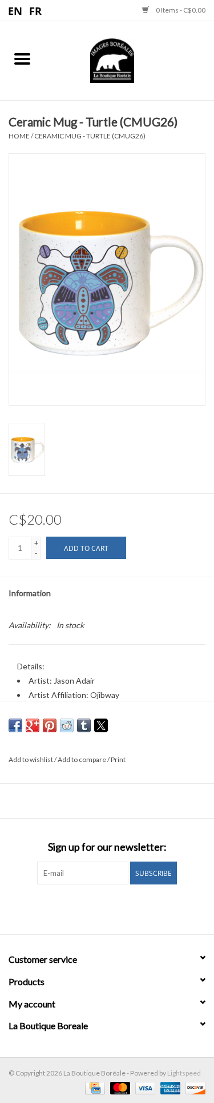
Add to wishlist (31, 759)
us (16, 10)
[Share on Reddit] (67, 725)
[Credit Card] (93, 1087)
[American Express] (168, 1087)
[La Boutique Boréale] (129, 59)
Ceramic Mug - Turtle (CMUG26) (90, 136)
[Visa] (143, 1087)
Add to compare (82, 759)
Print (118, 759)
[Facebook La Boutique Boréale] (97, 908)
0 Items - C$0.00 (180, 10)
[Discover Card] (193, 1087)
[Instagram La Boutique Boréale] (117, 908)
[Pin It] (49, 725)
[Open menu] (22, 58)
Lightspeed (184, 1073)
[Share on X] (101, 725)
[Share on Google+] (32, 725)
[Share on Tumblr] (84, 725)
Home (19, 136)
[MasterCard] (118, 1087)
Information (30, 593)
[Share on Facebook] (15, 725)
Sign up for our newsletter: (107, 847)
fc (36, 10)
